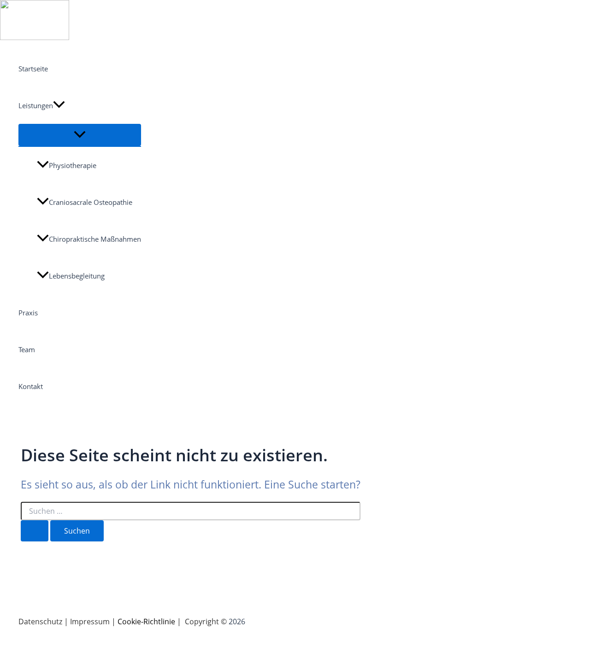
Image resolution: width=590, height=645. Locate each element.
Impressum (90, 621)
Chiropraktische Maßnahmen (95, 239)
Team (26, 349)
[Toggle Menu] (79, 135)
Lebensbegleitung (77, 275)
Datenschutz (40, 621)
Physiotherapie (72, 165)
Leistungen (35, 105)
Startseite (33, 68)
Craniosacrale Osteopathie (90, 202)
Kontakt (30, 386)
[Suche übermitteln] (34, 530)
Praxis (28, 312)
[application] (59, 105)
